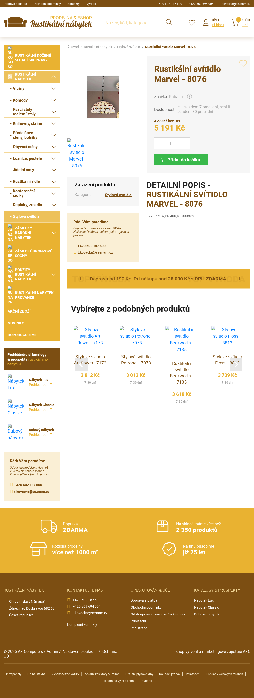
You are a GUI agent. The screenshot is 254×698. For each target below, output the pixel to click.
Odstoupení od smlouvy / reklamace (158, 614)
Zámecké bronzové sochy (33, 253)
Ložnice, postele (27, 158)
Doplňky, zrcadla (27, 204)
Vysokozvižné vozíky (65, 674)
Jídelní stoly (23, 169)
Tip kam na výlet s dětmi (118, 681)
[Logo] (48, 22)
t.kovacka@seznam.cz (235, 4)
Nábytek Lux (204, 600)
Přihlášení (138, 621)
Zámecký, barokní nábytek (23, 232)
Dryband (146, 681)
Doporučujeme (22, 334)
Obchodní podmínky (47, 4)
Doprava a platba (15, 4)
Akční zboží (19, 311)
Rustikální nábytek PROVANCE (34, 295)
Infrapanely (13, 674)
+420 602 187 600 (169, 4)
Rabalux (176, 96)
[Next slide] (236, 364)
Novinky (16, 322)
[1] (169, 22)
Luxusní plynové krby (139, 674)
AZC (246, 651)
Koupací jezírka (169, 674)
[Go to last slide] (81, 364)
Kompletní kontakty (82, 624)
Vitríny (18, 88)
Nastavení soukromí (80, 651)
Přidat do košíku (183, 160)
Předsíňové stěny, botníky (25, 135)
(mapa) (39, 601)
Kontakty (73, 4)
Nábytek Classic (206, 607)
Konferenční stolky (24, 193)
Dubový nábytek (206, 614)
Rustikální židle (26, 181)
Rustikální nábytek (25, 76)
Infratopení (193, 674)
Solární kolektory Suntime (102, 674)
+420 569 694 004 (201, 4)
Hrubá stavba (36, 674)
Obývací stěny (25, 146)
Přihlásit (218, 25)
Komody (20, 100)
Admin (52, 651)
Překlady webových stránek (224, 674)
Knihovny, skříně (27, 123)
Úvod (75, 47)
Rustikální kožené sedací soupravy (33, 57)
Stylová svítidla (26, 216)
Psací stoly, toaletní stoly (24, 112)
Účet (215, 20)
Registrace (139, 628)
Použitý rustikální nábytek (25, 274)
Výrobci (91, 4)
